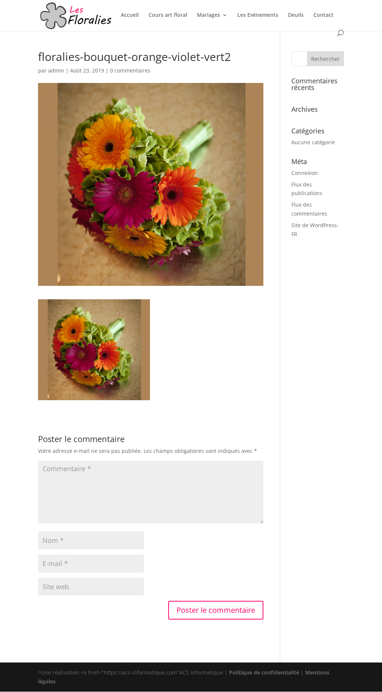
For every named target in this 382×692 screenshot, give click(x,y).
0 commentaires (130, 70)
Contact (323, 15)
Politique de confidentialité (264, 672)
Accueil (130, 15)
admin (56, 70)
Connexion (304, 172)
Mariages (208, 15)
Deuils (296, 15)
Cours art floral (167, 15)
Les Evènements (257, 15)
